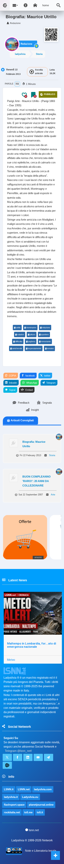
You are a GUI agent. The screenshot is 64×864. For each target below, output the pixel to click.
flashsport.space (14, 804)
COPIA (12, 375)
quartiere (45, 334)
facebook (30, 375)
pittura (32, 334)
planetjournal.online (41, 804)
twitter (46, 375)
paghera (31, 341)
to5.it (40, 812)
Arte (53, 494)
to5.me (28, 812)
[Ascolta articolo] (31, 71)
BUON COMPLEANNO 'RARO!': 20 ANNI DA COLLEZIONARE (36, 481)
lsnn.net (34, 830)
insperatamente (34, 348)
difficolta (18, 341)
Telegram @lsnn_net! (18, 750)
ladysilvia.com (43, 789)
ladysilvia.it (11, 796)
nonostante (46, 341)
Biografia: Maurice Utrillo (33, 444)
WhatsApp (31, 382)
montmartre (31, 327)
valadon (20, 334)
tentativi (50, 348)
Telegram (51, 382)
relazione (46, 327)
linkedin (12, 382)
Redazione (26, 44)
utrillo (18, 327)
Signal (11, 390)
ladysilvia (20, 54)
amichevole (17, 348)
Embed (29, 390)
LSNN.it (9, 789)
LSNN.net (24, 789)
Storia (39, 54)
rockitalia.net (12, 812)
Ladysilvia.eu (30, 796)
